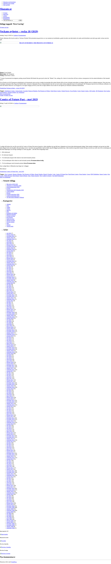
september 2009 (11, 510)
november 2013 (11, 437)
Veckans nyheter (11, 92)
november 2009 (11, 507)
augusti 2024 (10, 251)
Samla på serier (10, 219)
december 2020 (10, 312)
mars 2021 (9, 308)
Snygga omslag (10, 222)
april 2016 (9, 394)
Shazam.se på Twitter (8, 3)
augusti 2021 (10, 300)
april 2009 (9, 517)
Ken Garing (107, 91)
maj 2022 (9, 287)
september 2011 (11, 475)
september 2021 (11, 299)
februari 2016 (10, 397)
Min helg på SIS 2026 (12, 184)
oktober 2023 (10, 262)
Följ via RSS (6, 5)
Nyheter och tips (4, 27)
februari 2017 (10, 380)
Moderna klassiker (11, 214)
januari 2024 (10, 259)
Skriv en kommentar (5, 94)
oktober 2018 (10, 350)
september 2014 (11, 422)
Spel (8, 223)
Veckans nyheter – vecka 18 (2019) (19, 31)
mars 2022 (9, 290)
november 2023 (11, 261)
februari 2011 (10, 485)
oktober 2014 (10, 421)
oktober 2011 (10, 473)
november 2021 (11, 296)
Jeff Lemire (92, 91)
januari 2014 (10, 434)
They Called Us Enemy (45, 175)
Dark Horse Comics (56, 91)
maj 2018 (9, 358)
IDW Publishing (95, 174)
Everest (8, 188)
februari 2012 (10, 468)
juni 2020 (9, 321)
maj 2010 (9, 498)
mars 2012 (9, 466)
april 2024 (9, 255)
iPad (8, 211)
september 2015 (11, 405)
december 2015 (10, 400)
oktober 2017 (10, 368)
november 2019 (11, 331)
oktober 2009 (10, 509)
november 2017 (11, 366)
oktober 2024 (10, 248)
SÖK (20, 20)
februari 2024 (10, 258)
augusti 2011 (10, 476)
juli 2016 (9, 390)
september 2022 (11, 281)
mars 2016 (9, 396)
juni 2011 (9, 479)
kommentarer (22, 35)
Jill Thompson (99, 91)
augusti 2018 (10, 353)
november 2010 (11, 490)
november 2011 (10, 472)
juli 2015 (9, 407)
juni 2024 (9, 252)
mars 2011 (9, 484)
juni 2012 (9, 462)
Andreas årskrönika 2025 (13, 196)
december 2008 (10, 523)
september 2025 (11, 239)
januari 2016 (10, 399)
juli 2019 (9, 337)
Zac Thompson (20, 92)
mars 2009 (9, 519)
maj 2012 (9, 463)
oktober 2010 (10, 491)
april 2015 (9, 412)
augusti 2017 (10, 371)
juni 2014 (9, 427)
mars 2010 (9, 501)
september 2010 (11, 493)
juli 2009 (9, 513)
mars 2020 (9, 325)
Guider (2, 95)
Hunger (8, 193)
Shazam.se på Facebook (9, 2)
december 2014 (10, 418)
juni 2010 (9, 497)
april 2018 (9, 359)
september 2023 (11, 264)
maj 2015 (9, 410)
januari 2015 (10, 416)
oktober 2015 (10, 403)
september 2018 (11, 352)
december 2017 (10, 365)
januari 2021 (10, 311)
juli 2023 (9, 267)
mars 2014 (9, 431)
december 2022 (10, 277)
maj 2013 (9, 446)
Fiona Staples (82, 174)
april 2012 (9, 465)
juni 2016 (9, 391)
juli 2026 (9, 233)
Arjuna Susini (18, 91)
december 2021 (10, 295)
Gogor (79, 91)
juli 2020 (9, 319)
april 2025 (9, 242)
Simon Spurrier (35, 175)
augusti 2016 (10, 388)
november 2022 (11, 278)
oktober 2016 (10, 385)
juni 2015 (9, 409)
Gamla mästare (10, 191)
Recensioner (10, 217)
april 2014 (9, 429)
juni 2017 (9, 374)
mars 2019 (9, 343)
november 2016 (11, 384)
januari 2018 (10, 363)
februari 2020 (10, 327)
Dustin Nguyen (65, 91)
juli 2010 (9, 495)
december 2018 (10, 347)
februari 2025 (10, 245)
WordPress (14, 562)
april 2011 (9, 482)
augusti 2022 (10, 283)
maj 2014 (9, 428)
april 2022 (9, 289)
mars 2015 (9, 413)
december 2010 (10, 488)
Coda (53, 174)
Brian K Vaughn (47, 174)
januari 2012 (10, 469)
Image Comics (85, 91)
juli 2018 (9, 355)
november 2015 (11, 402)
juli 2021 (9, 302)
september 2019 (11, 334)
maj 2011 (9, 481)
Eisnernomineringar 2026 (13, 187)
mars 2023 (9, 273)
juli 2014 (9, 425)
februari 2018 (10, 362)
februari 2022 (10, 292)
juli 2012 (9, 460)
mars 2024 (9, 256)
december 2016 (10, 383)
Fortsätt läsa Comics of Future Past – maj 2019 (12, 171)
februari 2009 (10, 520)
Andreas (15, 35)
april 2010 (9, 500)
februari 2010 (10, 503)
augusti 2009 (10, 512)
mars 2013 (9, 449)
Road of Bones (23, 175)
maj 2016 (9, 393)
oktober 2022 (10, 280)
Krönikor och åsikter (12, 213)
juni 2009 (9, 515)
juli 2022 (9, 284)
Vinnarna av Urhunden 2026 (14, 185)
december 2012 (10, 453)
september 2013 (11, 440)
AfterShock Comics (10, 91)
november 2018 (11, 349)
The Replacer (3, 92)
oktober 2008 (10, 526)
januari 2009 (10, 522)
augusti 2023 (10, 265)
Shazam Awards (11, 220)
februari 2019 (10, 344)
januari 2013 (10, 451)
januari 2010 (10, 504)
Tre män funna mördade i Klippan (15, 197)
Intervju (8, 210)
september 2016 (11, 387)
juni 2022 (9, 286)
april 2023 (9, 271)
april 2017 (9, 377)
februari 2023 (10, 274)
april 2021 (9, 306)
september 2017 (11, 369)
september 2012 (11, 457)
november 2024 (11, 246)
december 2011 (10, 471)
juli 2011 (9, 478)
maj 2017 (9, 375)
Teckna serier (10, 226)
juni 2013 (9, 444)
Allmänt (9, 204)
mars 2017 (9, 378)
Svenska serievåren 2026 (13, 194)
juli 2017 (9, 372)
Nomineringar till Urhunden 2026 (15, 190)
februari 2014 (10, 432)
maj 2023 (9, 270)
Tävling (8, 225)
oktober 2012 (10, 456)
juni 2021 (9, 303)
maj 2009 (9, 516)
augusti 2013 (10, 441)
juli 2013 (9, 443)
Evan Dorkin (73, 91)
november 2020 (11, 314)
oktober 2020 (10, 315)
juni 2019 (9, 339)
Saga (29, 175)
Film (8, 205)
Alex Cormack (8, 174)
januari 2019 (10, 346)
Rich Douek (16, 175)
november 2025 (11, 236)
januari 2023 (10, 275)
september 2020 (11, 317)
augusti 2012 (10, 459)
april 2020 (9, 324)
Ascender (25, 91)
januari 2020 (10, 328)
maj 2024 (9, 253)
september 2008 (11, 528)
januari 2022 (10, 293)
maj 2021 (9, 305)
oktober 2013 (10, 438)
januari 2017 (10, 381)
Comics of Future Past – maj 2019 (19, 99)
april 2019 (9, 341)
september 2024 (11, 249)
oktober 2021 (10, 297)
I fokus (8, 208)
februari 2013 (10, 450)
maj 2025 (9, 240)
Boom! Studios (39, 174)
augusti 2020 (10, 318)
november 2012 (11, 454)
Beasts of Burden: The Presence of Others (39, 91)
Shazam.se (6, 8)
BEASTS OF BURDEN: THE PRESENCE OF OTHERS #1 (36, 43)
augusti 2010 (10, 494)
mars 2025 (9, 243)
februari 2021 (10, 309)
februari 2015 (10, 415)
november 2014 (11, 419)
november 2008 (11, 525)
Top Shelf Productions (58, 175)
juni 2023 (9, 268)
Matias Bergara (8, 175)
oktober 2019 (10, 333)
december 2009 (10, 506)
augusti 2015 (10, 406)
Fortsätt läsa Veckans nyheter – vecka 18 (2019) (12, 88)
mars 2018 (9, 361)
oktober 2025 (10, 237)
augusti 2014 (10, 424)
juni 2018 (9, 356)
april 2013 (9, 447)
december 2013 (10, 435)
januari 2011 (10, 487)
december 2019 (10, 330)
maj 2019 (9, 340)
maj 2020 (9, 322)
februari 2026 (10, 234)
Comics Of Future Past (62, 174)
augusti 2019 (10, 336)
